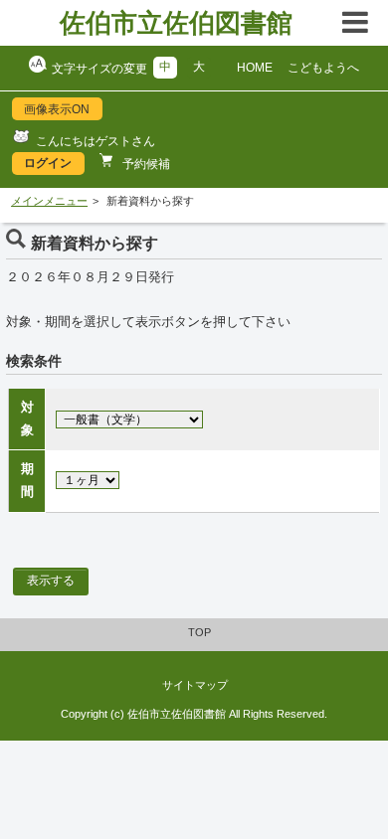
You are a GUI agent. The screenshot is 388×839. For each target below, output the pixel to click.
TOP (199, 632)
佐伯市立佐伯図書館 (176, 23)
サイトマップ (195, 685)
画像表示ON (57, 109)
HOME (255, 68)
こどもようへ (323, 68)
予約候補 (144, 164)
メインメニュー (49, 201)
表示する (51, 580)
